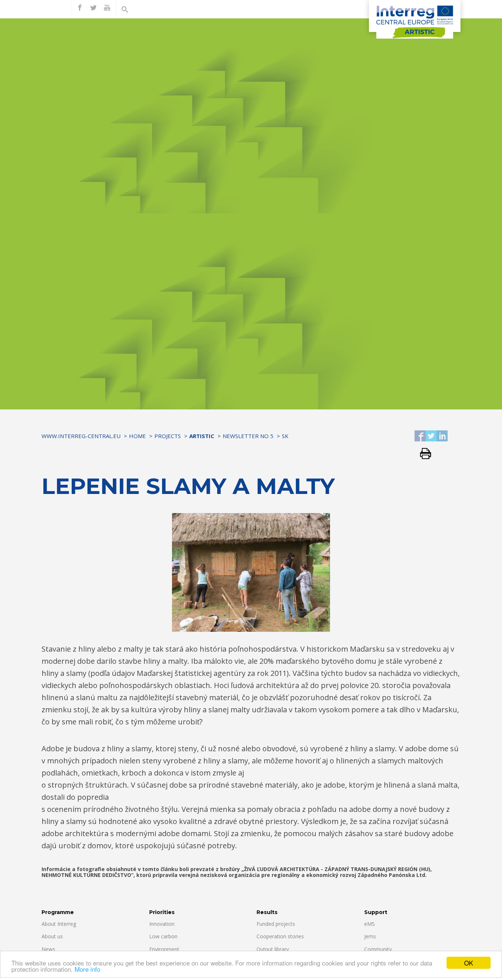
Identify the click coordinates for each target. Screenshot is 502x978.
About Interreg (59, 923)
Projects (167, 436)
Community (378, 949)
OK (468, 962)
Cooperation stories (280, 936)
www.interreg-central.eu (81, 436)
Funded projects (276, 923)
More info (87, 969)
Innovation (162, 923)
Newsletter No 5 (248, 436)
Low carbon (163, 936)
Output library (273, 949)
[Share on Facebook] (420, 436)
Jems (370, 936)
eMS (369, 923)
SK (285, 436)
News (48, 949)
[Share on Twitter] (431, 436)
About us (52, 936)
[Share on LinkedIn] (442, 436)
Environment (164, 949)
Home (137, 436)
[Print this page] (423, 454)
